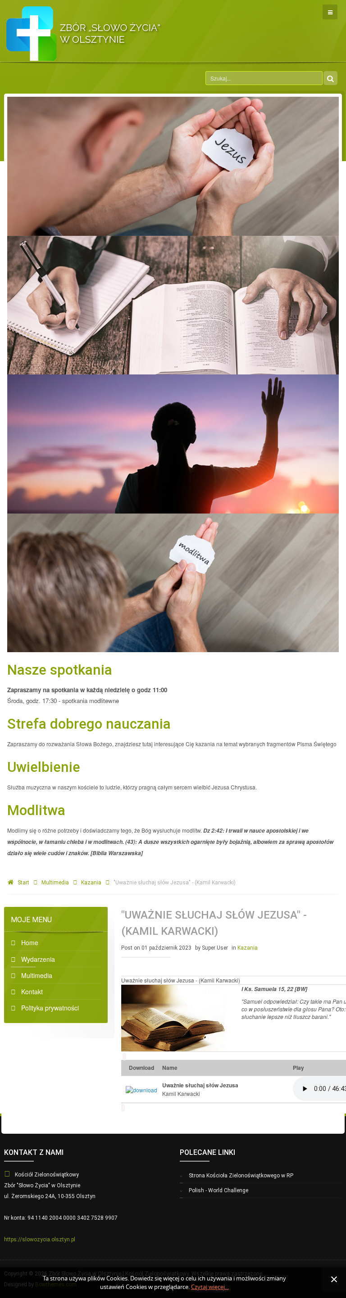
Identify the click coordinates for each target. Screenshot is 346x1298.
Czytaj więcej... (210, 1287)
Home (29, 942)
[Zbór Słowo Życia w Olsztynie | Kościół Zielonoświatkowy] (84, 31)
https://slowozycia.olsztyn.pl (39, 1239)
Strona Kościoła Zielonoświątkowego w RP (241, 1175)
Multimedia (55, 882)
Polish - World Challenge (218, 1190)
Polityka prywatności (50, 1007)
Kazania (91, 882)
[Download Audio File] (141, 1088)
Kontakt (32, 991)
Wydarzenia (38, 959)
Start (23, 882)
